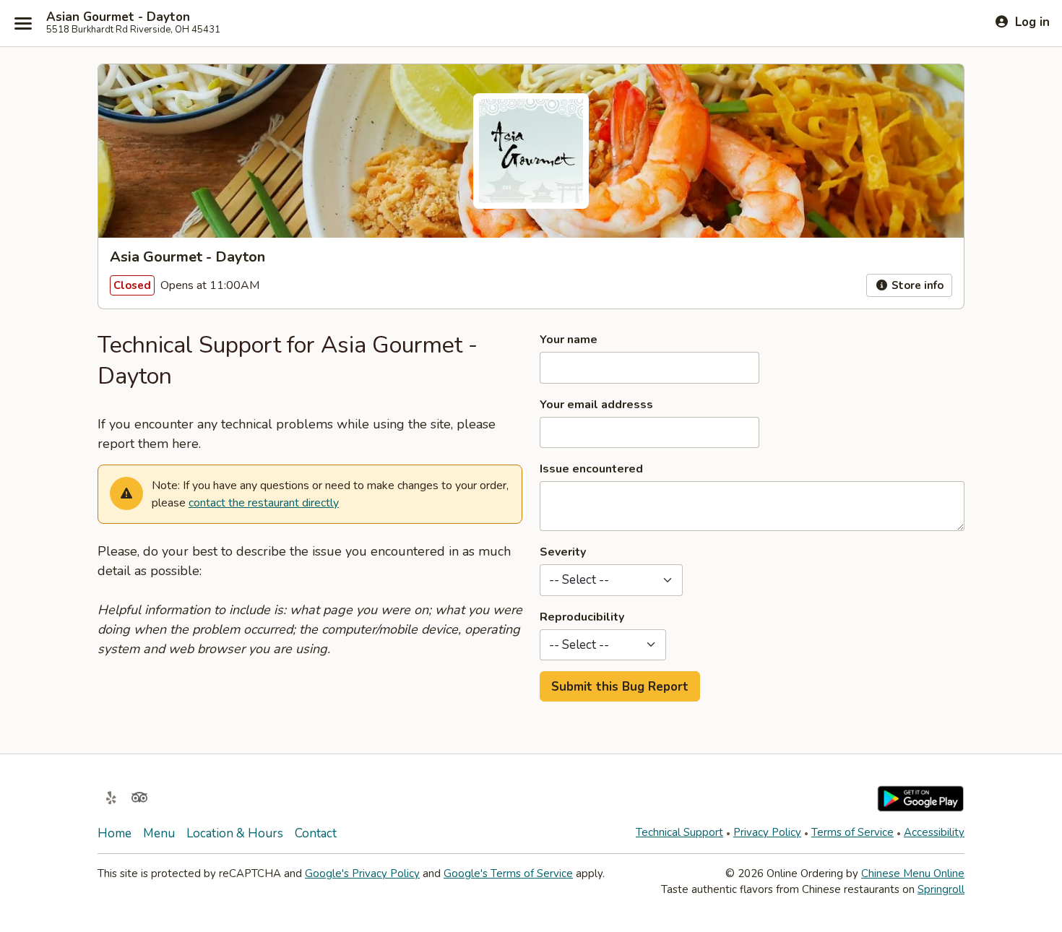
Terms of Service (852, 832)
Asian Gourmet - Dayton (118, 17)
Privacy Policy (767, 832)
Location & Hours (234, 833)
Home (114, 833)
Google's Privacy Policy (362, 873)
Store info (916, 285)
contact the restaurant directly (264, 503)
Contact (316, 833)
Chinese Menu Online (912, 873)
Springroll (941, 889)
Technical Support (679, 832)
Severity (563, 552)
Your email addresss (596, 405)
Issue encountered (591, 469)
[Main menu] (23, 23)
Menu (159, 833)
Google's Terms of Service (508, 873)
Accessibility (934, 832)
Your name (568, 340)
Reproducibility (582, 617)
